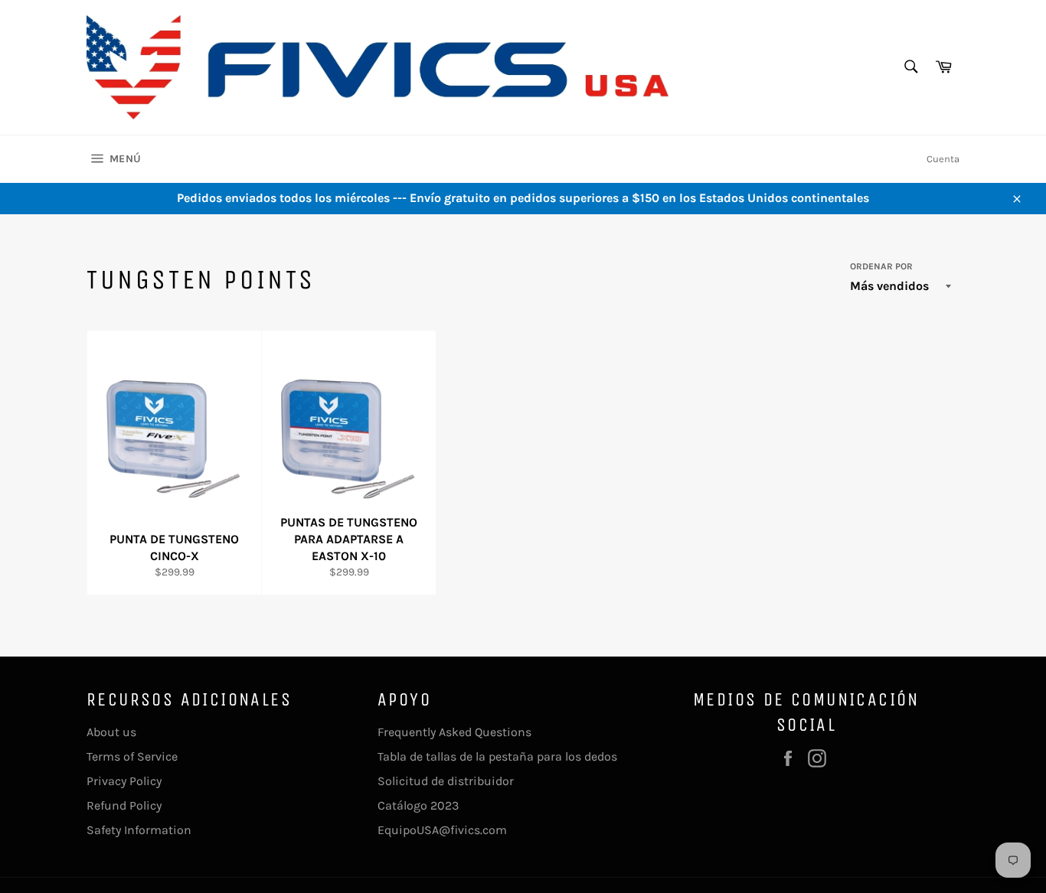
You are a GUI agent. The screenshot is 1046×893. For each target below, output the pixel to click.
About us (111, 732)
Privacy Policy (124, 781)
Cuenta (943, 159)
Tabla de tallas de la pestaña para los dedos (497, 756)
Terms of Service (132, 756)
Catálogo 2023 (418, 805)
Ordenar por (881, 266)
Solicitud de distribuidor (446, 781)
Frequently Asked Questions (454, 732)
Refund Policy (124, 805)
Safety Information (139, 830)
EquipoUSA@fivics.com (442, 830)
